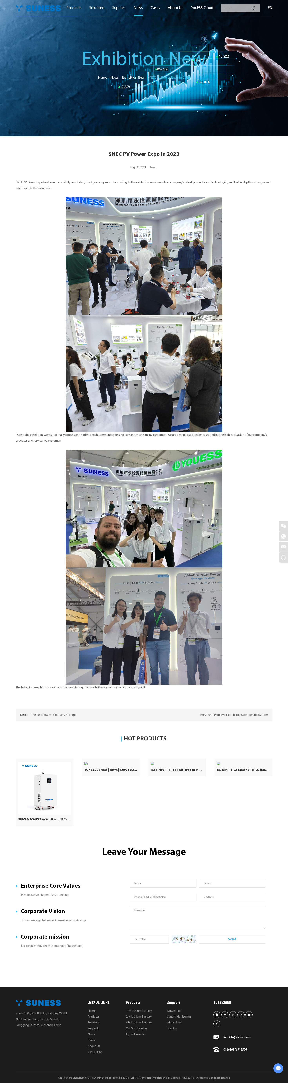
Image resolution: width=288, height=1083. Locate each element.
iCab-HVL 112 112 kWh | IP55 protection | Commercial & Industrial (177, 770)
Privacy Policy (190, 1078)
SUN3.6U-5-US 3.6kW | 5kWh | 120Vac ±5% (44, 819)
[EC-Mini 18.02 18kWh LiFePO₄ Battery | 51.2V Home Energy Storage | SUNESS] (243, 763)
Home (102, 77)
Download (174, 1011)
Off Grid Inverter (136, 1028)
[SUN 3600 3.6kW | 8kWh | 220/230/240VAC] (110, 763)
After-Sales (174, 1022)
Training (172, 1028)
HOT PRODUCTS (145, 739)
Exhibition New (133, 77)
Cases (155, 8)
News (138, 8)
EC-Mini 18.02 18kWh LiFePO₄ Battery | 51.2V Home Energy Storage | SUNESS (243, 770)
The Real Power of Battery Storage (53, 715)
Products (73, 8)
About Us (175, 8)
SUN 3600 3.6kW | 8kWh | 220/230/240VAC (110, 770)
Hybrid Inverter (136, 1034)
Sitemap (175, 1078)
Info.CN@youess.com (237, 1037)
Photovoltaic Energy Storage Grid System (241, 715)
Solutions (96, 8)
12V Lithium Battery (139, 1011)
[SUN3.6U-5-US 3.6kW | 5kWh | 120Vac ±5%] (44, 788)
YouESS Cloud (202, 8)
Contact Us (95, 1052)
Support (119, 8)
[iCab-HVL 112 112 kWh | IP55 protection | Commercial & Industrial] (177, 763)
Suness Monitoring (179, 1016)
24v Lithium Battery (139, 1016)
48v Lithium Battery (139, 1022)
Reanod (225, 1078)
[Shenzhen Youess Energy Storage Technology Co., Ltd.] (38, 8)
